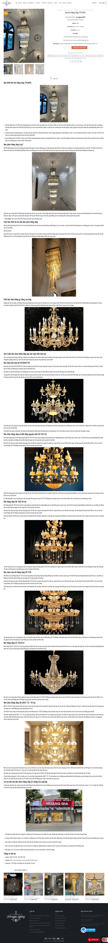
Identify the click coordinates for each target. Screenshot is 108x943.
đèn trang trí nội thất (66, 56)
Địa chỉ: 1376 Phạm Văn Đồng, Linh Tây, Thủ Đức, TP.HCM (40, 926)
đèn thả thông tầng (64, 55)
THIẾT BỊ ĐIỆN (49, 3)
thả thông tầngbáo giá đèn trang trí (78, 58)
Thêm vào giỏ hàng (79, 47)
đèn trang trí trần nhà (76, 56)
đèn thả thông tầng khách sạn (75, 55)
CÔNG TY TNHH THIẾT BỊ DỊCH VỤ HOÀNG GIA (39, 915)
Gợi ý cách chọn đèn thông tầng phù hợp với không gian (27, 219)
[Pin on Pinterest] (78, 61)
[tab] (51, 78)
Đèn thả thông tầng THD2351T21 (32, 898)
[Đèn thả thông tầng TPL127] (54, 884)
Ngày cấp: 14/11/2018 (34, 920)
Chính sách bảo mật (59, 925)
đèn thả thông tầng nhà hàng (88, 55)
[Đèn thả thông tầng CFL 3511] (74, 884)
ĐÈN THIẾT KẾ (44, 3)
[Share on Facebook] (70, 61)
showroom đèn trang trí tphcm (97, 56)
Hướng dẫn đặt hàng (59, 915)
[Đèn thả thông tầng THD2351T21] (33, 884)
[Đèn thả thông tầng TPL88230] (94, 884)
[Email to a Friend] (75, 61)
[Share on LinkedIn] (81, 61)
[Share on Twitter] (73, 61)
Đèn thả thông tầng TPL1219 (10, 898)
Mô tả (51, 78)
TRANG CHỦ (25, 3)
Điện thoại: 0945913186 (34, 929)
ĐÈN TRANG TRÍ (31, 3)
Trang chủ (60, 10)
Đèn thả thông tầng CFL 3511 (72, 898)
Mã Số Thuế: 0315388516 (35, 918)
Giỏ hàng (64, 3)
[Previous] (6, 35)
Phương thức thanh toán (60, 918)
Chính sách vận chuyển (60, 920)
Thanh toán (69, 3)
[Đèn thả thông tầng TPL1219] (13, 884)
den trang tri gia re (55, 55)
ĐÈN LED (55, 3)
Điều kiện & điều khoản (60, 928)
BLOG (60, 3)
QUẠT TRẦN (38, 3)
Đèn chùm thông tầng (87, 10)
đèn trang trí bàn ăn (57, 56)
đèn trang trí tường (85, 56)
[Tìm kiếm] (16, 3)
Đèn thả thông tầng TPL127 (51, 898)
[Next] (41, 35)
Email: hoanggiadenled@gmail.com (37, 932)
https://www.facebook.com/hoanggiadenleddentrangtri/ (24, 860)
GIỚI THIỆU (20, 3)
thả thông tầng (67, 58)
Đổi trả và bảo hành (59, 923)
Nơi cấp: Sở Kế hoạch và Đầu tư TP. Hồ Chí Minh (39, 923)
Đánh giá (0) (55, 78)
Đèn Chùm (76, 10)
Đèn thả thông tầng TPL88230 (92, 898)
